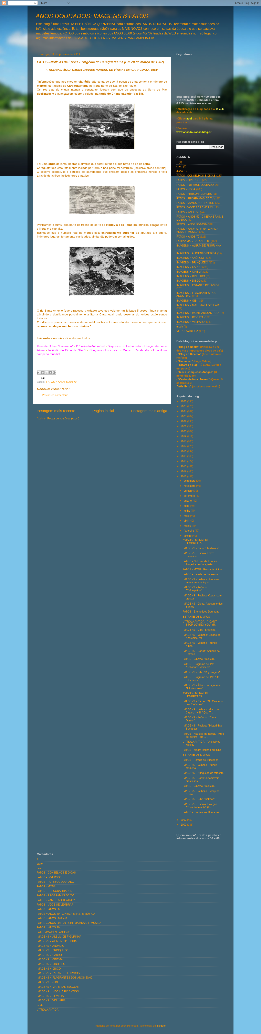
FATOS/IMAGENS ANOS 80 (193, 241)
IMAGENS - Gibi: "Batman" (199, 799)
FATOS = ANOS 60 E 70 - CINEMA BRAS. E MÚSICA (197, 230)
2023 (184, 416)
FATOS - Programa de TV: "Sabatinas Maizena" (198, 666)
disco (179, 171)
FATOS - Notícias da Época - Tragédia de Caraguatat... (200, 563)
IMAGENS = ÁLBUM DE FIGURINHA (198, 245)
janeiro (188, 535)
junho (187, 510)
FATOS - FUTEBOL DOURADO (195, 185)
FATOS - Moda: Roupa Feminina (202, 750)
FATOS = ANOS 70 (187, 236)
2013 (184, 466)
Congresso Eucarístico (104, 350)
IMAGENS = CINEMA (189, 271)
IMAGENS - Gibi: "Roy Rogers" (201, 672)
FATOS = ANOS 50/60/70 (61, 381)
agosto (188, 500)
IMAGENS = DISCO (188, 280)
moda (179, 326)
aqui (189, 118)
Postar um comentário (55, 395)
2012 (184, 471)
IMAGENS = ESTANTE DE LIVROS (197, 285)
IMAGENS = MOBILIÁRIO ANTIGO (197, 313)
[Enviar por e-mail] (39, 372)
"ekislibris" (184, 386)
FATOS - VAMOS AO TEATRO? (195, 203)
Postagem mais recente (56, 411)
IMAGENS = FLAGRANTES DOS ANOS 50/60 (64, 977)
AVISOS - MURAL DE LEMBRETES (196, 542)
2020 (184, 431)
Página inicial (103, 411)
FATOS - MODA (185, 189)
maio (187, 515)
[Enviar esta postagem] (42, 377)
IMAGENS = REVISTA (189, 317)
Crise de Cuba (46, 346)
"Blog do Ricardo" (190, 354)
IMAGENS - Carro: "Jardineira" (201, 548)
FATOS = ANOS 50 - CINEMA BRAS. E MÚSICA (66, 913)
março (188, 525)
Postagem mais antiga (149, 411)
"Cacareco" (65, 346)
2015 (184, 456)
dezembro (190, 480)
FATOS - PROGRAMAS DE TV (194, 198)
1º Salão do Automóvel (90, 346)
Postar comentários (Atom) (63, 418)
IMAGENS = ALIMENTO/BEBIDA (196, 253)
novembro (190, 485)
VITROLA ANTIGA (187, 331)
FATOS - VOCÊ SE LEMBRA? (194, 207)
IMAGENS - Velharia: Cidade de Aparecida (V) (201, 636)
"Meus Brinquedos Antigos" (196, 372)
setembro (190, 495)
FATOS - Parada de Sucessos (200, 574)
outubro (188, 490)
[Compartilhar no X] (46, 372)
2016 (184, 451)
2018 (184, 441)
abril (186, 520)
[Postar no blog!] (43, 372)
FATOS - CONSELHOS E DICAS (196, 175)
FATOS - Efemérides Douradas (201, 611)
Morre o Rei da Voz (136, 350)
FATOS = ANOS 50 (187, 212)
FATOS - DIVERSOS (188, 180)
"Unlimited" (185, 361)
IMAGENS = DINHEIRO (190, 276)
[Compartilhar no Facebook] (50, 372)
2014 (184, 461)
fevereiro (189, 530)
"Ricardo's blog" (189, 365)
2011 (184, 476)
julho (187, 505)
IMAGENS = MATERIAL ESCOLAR (197, 305)
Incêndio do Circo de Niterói (67, 350)
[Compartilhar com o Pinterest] (54, 372)
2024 (184, 411)
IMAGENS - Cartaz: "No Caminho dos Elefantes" (202, 703)
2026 (184, 401)
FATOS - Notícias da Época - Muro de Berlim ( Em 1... (203, 735)
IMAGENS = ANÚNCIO (190, 258)
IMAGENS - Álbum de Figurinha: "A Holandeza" (202, 687)
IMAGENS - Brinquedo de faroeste (203, 773)
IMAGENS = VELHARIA (190, 322)
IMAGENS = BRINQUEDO (192, 262)
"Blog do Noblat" (188, 347)
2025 (184, 406)
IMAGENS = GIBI (187, 300)
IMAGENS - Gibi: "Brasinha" (199, 629)
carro (179, 166)
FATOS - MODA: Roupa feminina (202, 569)
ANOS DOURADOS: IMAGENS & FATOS (92, 16)
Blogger (161, 1025)
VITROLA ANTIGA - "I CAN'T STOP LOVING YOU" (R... (200, 623)
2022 (184, 421)
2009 (184, 824)
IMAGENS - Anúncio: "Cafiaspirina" (195, 589)
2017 (184, 446)
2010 (184, 819)
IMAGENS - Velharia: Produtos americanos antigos (201, 581)
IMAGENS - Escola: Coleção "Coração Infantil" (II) (200, 806)
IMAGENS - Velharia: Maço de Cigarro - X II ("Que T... (201, 711)
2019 (184, 436)
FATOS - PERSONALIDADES (194, 193)
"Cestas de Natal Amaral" (194, 379)
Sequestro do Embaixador (125, 346)
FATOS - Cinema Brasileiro (199, 659)
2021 (184, 426)
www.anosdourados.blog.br (193, 132)
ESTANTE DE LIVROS (196, 616)
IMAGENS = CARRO (188, 267)
